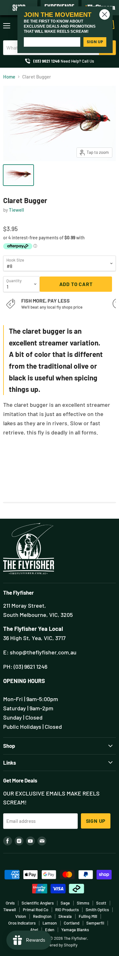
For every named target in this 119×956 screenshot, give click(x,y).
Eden (49, 929)
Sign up (96, 821)
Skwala (65, 916)
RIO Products (67, 909)
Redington (42, 916)
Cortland (71, 922)
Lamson (50, 922)
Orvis (10, 902)
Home (9, 76)
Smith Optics (97, 909)
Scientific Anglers (38, 902)
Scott (101, 902)
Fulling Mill (88, 916)
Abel (34, 929)
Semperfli (95, 922)
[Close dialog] (104, 14)
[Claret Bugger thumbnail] (18, 175)
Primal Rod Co (35, 909)
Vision (20, 916)
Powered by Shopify (59, 944)
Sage (65, 902)
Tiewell (16, 210)
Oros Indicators (22, 922)
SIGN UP (95, 41)
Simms (83, 902)
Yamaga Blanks (75, 929)
